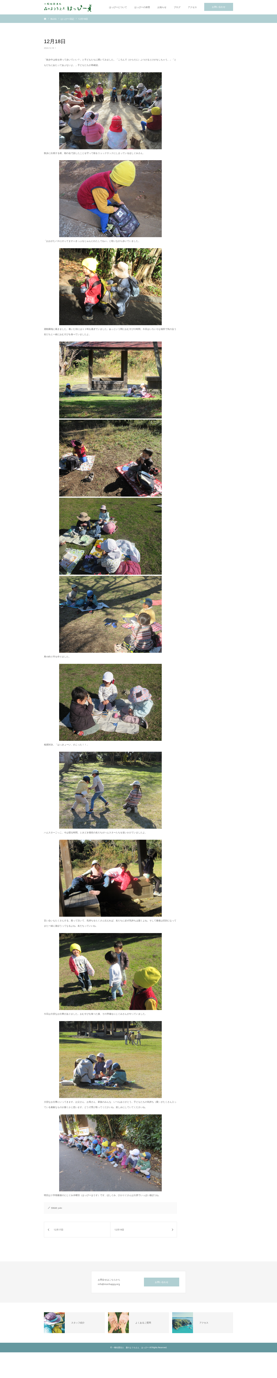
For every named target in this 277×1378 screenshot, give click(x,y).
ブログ (177, 7)
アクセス (192, 7)
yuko (60, 1208)
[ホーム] (45, 18)
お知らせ (161, 7)
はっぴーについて (118, 7)
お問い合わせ (218, 6)
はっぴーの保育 (142, 7)
